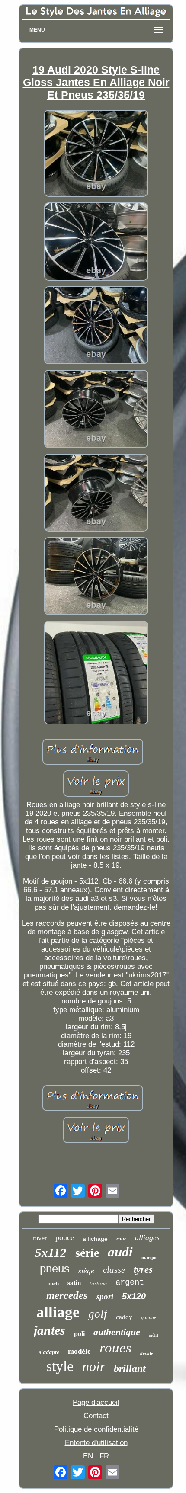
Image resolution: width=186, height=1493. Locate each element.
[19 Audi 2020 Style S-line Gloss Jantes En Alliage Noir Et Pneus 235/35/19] (96, 154)
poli (79, 1333)
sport (104, 1296)
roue (121, 1239)
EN (88, 1456)
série (87, 1252)
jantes (49, 1330)
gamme (148, 1317)
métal (153, 1335)
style (60, 1366)
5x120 (134, 1296)
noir (93, 1366)
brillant (130, 1368)
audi (120, 1251)
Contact (96, 1416)
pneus (55, 1268)
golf (97, 1313)
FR (104, 1456)
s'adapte (49, 1352)
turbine (98, 1283)
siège (86, 1271)
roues (115, 1347)
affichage (95, 1238)
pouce (64, 1237)
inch (53, 1283)
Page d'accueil (96, 1402)
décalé (146, 1353)
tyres (143, 1269)
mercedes (67, 1295)
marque (149, 1257)
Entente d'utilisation (96, 1443)
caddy (124, 1317)
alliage (58, 1312)
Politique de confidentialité (96, 1429)
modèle (79, 1351)
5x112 (51, 1252)
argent (129, 1282)
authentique (116, 1331)
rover (39, 1238)
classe (114, 1270)
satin (74, 1282)
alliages (147, 1237)
